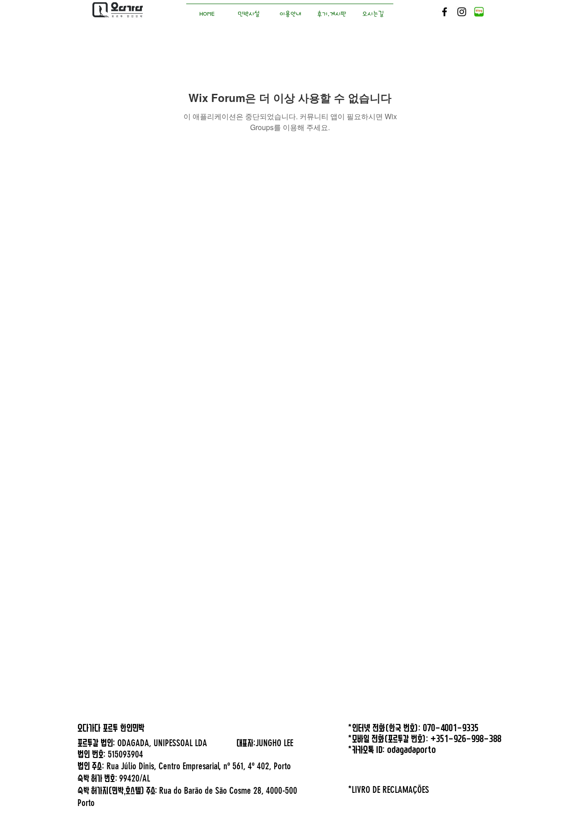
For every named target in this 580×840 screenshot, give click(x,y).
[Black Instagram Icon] (462, 12)
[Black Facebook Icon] (444, 12)
